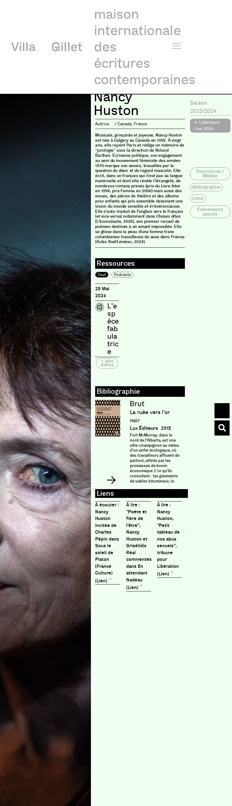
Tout (102, 274)
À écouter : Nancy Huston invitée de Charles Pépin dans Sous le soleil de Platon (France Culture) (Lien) (107, 543)
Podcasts (122, 274)
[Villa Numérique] (222, 428)
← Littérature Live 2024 (207, 125)
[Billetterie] (222, 410)
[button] (111, 480)
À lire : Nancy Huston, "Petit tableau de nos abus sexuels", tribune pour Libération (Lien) (168, 539)
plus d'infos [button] (107, 362)
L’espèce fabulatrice (113, 328)
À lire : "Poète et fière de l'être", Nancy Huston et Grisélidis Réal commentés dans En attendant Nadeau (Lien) (139, 546)
